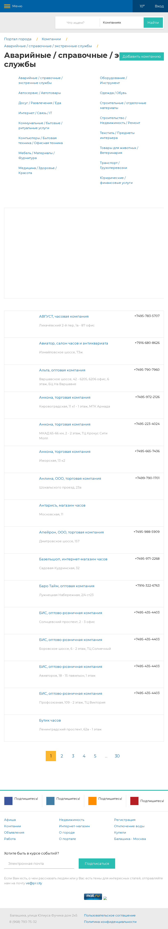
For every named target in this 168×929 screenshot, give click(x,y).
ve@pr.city (34, 883)
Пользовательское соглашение (110, 915)
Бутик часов (50, 720)
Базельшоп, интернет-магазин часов (73, 559)
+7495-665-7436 (147, 451)
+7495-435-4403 (147, 612)
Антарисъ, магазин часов (62, 505)
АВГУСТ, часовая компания (64, 316)
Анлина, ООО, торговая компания (70, 478)
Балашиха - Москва (130, 839)
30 (117, 756)
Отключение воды (129, 826)
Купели (120, 832)
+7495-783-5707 (147, 316)
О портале (67, 839)
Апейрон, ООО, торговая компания (71, 532)
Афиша (10, 820)
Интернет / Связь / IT (35, 113)
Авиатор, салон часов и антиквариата (73, 343)
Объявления (14, 832)
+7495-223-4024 (147, 424)
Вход (159, 6)
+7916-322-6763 (147, 585)
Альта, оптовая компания (62, 370)
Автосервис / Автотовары (39, 93)
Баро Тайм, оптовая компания (66, 586)
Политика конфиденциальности (110, 922)
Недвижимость (71, 820)
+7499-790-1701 (147, 478)
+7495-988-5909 (147, 532)
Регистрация (124, 820)
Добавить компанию (142, 56)
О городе (67, 832)
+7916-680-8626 (147, 343)
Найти (153, 23)
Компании (12, 826)
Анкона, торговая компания (65, 397)
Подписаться (97, 863)
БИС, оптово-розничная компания (70, 613)
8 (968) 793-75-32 (23, 922)
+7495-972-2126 (147, 397)
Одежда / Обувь (113, 93)
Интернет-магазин (74, 826)
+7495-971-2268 (147, 559)
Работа (10, 839)
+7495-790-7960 (147, 370)
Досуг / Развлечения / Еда (39, 103)
